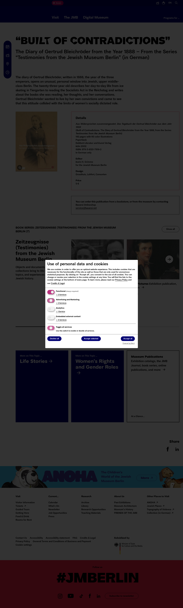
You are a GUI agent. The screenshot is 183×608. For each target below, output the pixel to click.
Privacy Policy (121, 280)
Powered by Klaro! (129, 343)
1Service (60, 312)
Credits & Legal (58, 283)
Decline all (54, 339)
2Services (61, 295)
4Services (61, 320)
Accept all (127, 339)
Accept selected (91, 339)
